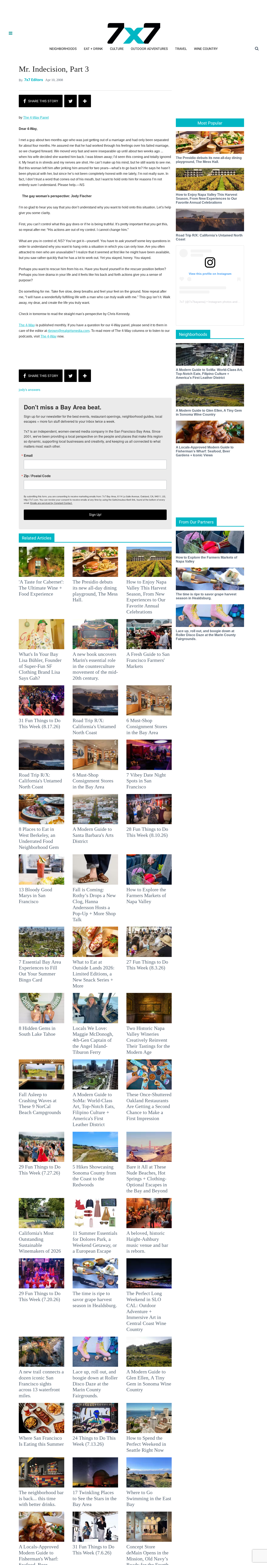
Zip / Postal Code (87, 785)
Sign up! (133, 824)
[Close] (194, 730)
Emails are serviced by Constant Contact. (155, 812)
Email (78, 764)
